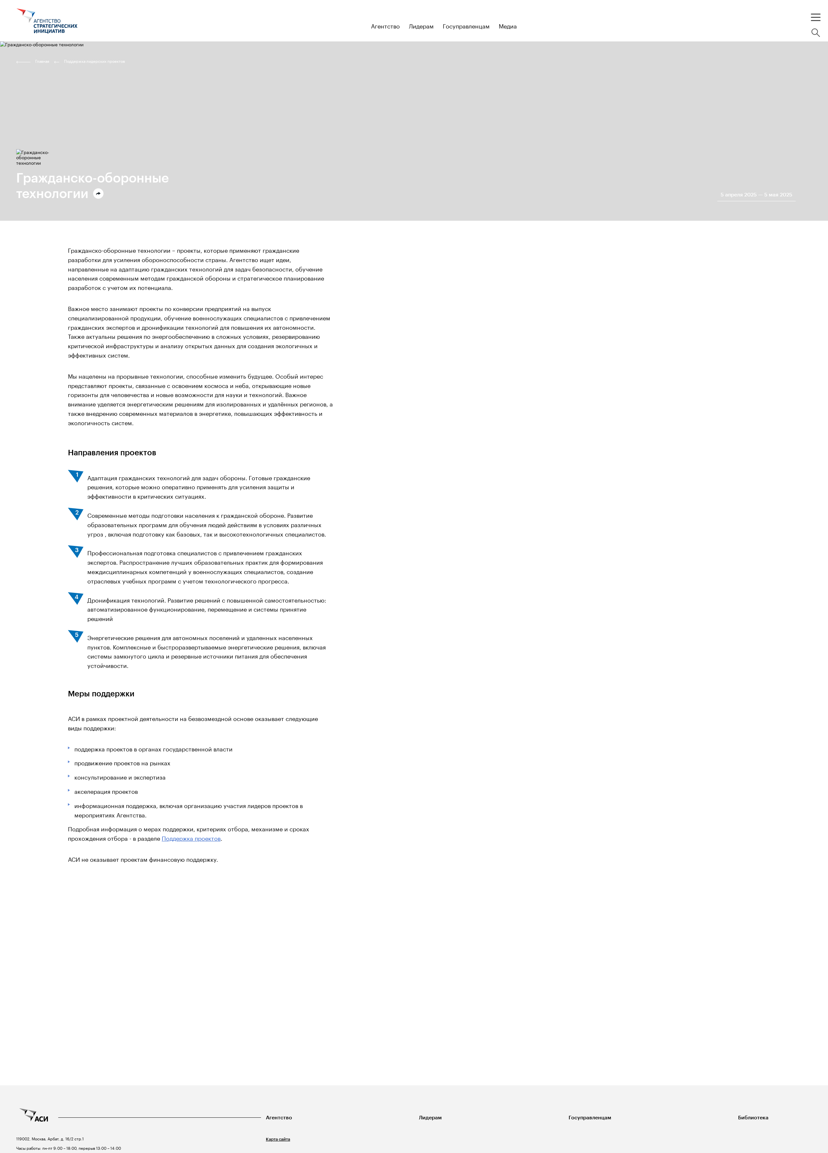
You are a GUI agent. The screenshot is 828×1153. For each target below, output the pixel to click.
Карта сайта (278, 1139)
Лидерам (430, 1117)
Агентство (279, 1117)
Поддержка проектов (191, 837)
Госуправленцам (590, 1117)
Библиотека (753, 1117)
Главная (42, 61)
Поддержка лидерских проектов (94, 61)
